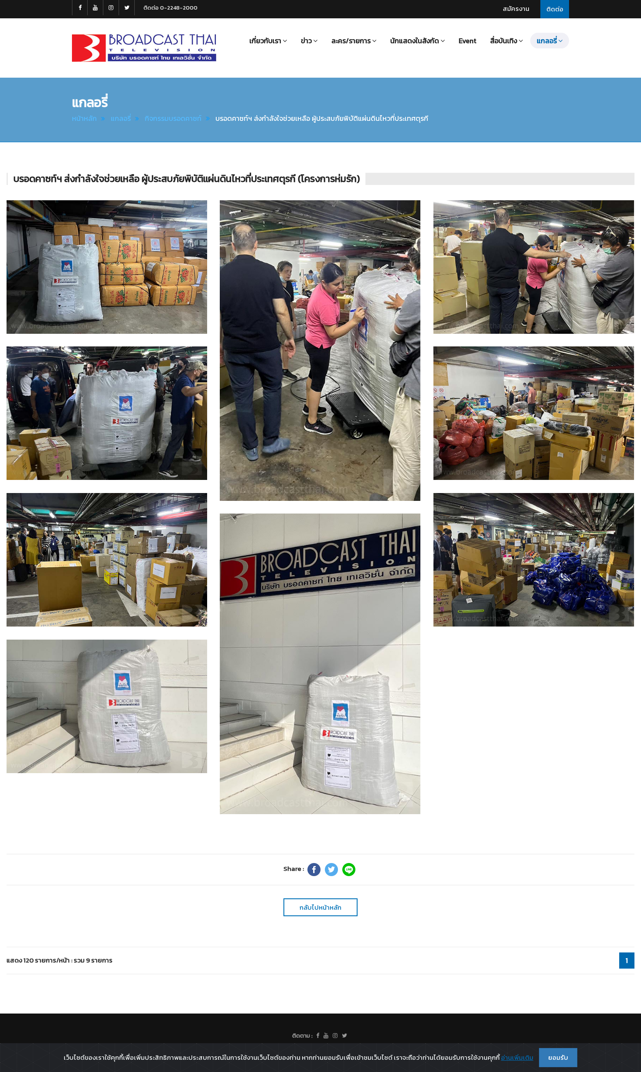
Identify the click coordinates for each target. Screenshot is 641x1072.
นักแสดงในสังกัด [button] (414, 40)
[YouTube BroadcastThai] (95, 7)
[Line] (348, 869)
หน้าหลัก (84, 118)
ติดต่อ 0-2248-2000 (170, 7)
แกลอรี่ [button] (547, 40)
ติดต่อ (554, 9)
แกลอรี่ (121, 118)
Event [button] (467, 40)
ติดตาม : (302, 1035)
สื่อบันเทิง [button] (503, 40)
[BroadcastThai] (326, 1036)
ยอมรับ (558, 1057)
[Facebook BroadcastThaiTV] (80, 7)
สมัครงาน (516, 8)
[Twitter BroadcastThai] (127, 7)
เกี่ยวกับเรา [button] (265, 40)
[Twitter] (331, 869)
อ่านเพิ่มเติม (517, 1057)
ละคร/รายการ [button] (351, 40)
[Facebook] (313, 869)
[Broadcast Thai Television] (144, 48)
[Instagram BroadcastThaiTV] (111, 7)
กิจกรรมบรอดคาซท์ (173, 118)
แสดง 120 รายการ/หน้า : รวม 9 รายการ (60, 960)
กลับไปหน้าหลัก (320, 907)
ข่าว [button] (306, 40)
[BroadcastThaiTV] (317, 1036)
